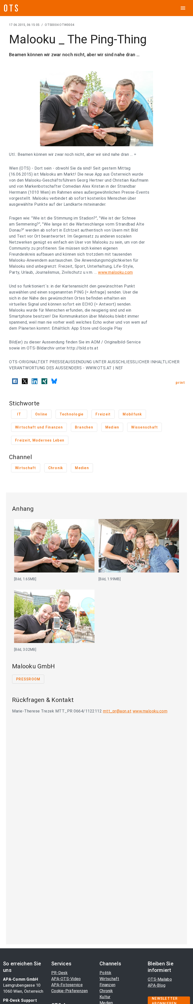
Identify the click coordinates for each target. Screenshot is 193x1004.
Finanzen (107, 984)
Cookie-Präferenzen (69, 990)
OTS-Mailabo (160, 979)
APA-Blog (156, 985)
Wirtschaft (109, 978)
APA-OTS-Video (66, 978)
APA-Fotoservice (67, 984)
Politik (105, 972)
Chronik (106, 990)
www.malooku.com (115, 272)
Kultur (105, 996)
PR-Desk (59, 972)
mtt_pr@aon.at (117, 711)
